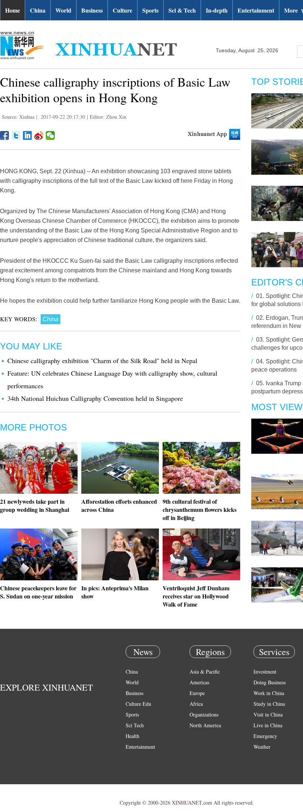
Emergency (265, 735)
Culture (122, 10)
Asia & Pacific (205, 671)
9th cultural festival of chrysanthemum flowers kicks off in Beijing (199, 509)
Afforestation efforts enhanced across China (119, 505)
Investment (264, 671)
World (63, 10)
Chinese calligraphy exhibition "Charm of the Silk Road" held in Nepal (102, 360)
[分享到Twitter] (16, 135)
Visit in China (268, 714)
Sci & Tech (182, 10)
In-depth (217, 10)
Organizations (204, 714)
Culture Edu (138, 703)
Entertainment (256, 10)
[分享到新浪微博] (39, 135)
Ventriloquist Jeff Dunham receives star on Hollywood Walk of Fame (196, 596)
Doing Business (269, 682)
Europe (197, 693)
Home (12, 10)
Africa (196, 703)
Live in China (267, 725)
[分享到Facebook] (4, 135)
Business (92, 10)
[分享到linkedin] (27, 135)
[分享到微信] (50, 135)
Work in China (268, 693)
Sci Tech (135, 725)
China (37, 10)
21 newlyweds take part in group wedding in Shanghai (34, 505)
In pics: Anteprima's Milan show (115, 592)
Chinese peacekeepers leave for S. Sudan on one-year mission (38, 592)
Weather (261, 746)
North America (205, 725)
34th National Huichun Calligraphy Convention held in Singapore (95, 398)
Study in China (269, 703)
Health (132, 735)
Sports (150, 10)
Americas (199, 682)
